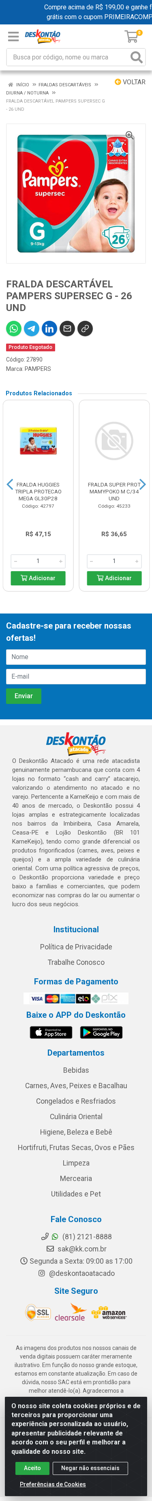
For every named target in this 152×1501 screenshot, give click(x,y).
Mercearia (76, 1179)
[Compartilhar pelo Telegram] (31, 328)
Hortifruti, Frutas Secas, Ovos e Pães (76, 1148)
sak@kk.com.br (81, 1249)
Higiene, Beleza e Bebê (76, 1132)
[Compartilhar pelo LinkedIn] (49, 328)
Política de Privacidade (76, 947)
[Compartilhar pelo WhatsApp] (13, 328)
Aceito (32, 1468)
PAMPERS (38, 369)
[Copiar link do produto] (85, 328)
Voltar (133, 82)
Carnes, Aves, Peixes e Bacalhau (76, 1086)
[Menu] (13, 36)
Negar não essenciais (90, 1468)
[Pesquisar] (136, 57)
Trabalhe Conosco (76, 962)
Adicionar (41, 578)
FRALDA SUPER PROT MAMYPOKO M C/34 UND (114, 491)
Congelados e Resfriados (76, 1101)
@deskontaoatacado (81, 1273)
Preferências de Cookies (53, 1484)
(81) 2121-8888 (86, 1237)
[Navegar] (10, 484)
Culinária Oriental (76, 1117)
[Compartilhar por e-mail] (67, 328)
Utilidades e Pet (76, 1194)
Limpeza (76, 1163)
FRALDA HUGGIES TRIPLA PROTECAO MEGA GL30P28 (38, 491)
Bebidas (76, 1070)
